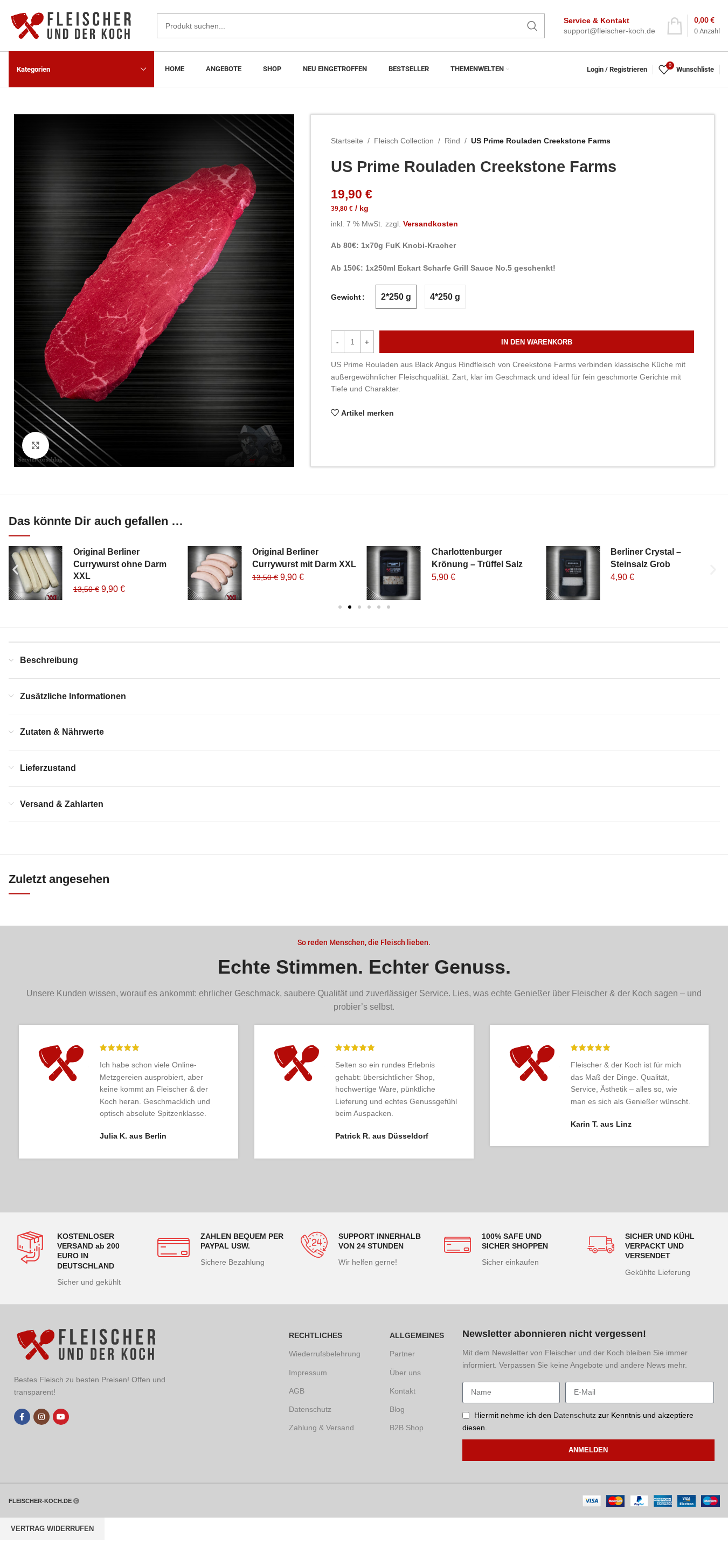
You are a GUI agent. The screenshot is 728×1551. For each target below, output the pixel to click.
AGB (296, 1391)
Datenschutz (310, 1409)
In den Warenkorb (536, 342)
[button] (15, 569)
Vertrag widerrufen (52, 1529)
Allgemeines (417, 1335)
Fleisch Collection (404, 140)
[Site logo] (75, 24)
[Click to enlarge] (35, 445)
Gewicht (346, 297)
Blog (397, 1409)
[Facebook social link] (22, 1417)
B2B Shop (407, 1427)
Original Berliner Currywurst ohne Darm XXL (120, 564)
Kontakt (402, 1391)
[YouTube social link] (61, 1417)
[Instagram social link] (41, 1417)
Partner (402, 1353)
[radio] (396, 297)
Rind (452, 140)
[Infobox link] (609, 26)
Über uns (405, 1372)
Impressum (308, 1372)
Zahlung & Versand (321, 1427)
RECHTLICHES (315, 1335)
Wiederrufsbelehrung (324, 1353)
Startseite (347, 140)
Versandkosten (430, 223)
